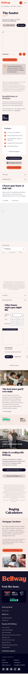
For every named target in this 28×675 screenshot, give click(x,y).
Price (6, 319)
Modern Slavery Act (6, 665)
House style (5, 245)
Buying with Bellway (9, 624)
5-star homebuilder (7, 630)
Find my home (7, 607)
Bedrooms (7, 323)
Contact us (5, 620)
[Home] (1, 6)
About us (5, 614)
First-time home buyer (8, 640)
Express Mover (6, 642)
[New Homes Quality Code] (21, 593)
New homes (5, 610)
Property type (7, 315)
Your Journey (6, 627)
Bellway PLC (16, 660)
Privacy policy (5, 662)
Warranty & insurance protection (11, 635)
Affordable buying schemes (10, 645)
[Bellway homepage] (14, 582)
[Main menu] (25, 2)
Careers (3, 660)
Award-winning (6, 632)
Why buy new (6, 637)
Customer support (8, 651)
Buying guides (6, 647)
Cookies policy (17, 662)
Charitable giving (7, 618)
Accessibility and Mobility (19, 665)
